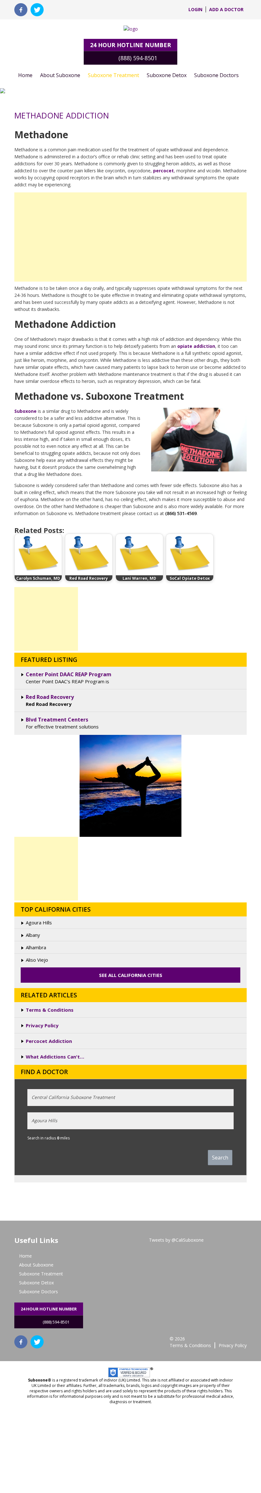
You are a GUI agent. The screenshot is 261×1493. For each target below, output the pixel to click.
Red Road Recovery (50, 696)
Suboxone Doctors (216, 75)
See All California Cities (130, 975)
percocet (163, 171)
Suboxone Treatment (113, 75)
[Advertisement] (130, 237)
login (195, 9)
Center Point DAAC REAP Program (68, 674)
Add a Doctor (226, 9)
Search (220, 1157)
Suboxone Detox (167, 75)
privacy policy (233, 1345)
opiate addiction (196, 346)
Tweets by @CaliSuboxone (176, 1240)
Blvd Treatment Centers (57, 719)
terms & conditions (190, 1345)
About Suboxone (60, 75)
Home (25, 75)
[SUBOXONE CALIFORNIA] (130, 28)
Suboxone (26, 411)
